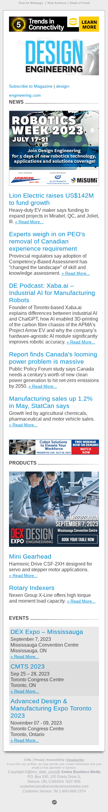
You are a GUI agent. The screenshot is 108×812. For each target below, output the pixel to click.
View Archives (57, 3)
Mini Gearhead (30, 556)
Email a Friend (80, 3)
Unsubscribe (75, 759)
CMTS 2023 (27, 666)
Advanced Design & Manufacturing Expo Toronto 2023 (51, 708)
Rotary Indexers (32, 587)
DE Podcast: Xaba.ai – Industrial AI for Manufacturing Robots (52, 292)
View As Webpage (31, 3)
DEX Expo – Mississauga (46, 631)
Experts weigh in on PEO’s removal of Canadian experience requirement (47, 241)
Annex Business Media (80, 772)
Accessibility (55, 759)
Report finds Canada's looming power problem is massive (53, 358)
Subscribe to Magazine (30, 86)
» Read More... (29, 221)
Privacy (39, 759)
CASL (28, 759)
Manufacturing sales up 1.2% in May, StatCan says (51, 402)
